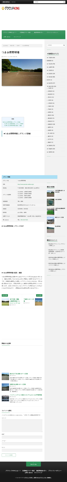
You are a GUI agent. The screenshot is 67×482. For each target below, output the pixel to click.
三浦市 (49, 88)
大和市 (11, 56)
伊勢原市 (50, 91)
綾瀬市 (49, 130)
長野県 (50, 152)
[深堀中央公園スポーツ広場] (5, 387)
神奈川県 (15, 56)
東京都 (50, 77)
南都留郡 (49, 60)
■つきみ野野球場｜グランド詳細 (11, 122)
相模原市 (50, 124)
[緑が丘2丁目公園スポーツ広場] (5, 376)
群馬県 (50, 145)
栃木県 (50, 83)
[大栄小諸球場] (50, 202)
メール (4, 440)
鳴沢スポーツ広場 (59, 217)
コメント (4, 418)
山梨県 (50, 67)
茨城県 (50, 148)
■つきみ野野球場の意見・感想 (13, 125)
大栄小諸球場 (58, 199)
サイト (3, 447)
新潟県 (50, 73)
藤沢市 (49, 136)
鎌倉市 (49, 142)
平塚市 (49, 109)
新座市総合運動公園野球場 (55, 257)
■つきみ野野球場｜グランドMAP (13, 123)
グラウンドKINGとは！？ (9, 32)
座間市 (49, 112)
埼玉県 (50, 64)
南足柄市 (50, 94)
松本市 (48, 80)
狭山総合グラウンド (54, 244)
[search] (64, 2)
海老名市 (50, 121)
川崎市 (49, 106)
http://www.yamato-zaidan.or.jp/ (26, 184)
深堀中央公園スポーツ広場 (18, 384)
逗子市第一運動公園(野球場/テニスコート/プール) (15, 301)
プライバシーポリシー (52, 32)
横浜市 (49, 115)
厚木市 (49, 97)
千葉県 (50, 57)
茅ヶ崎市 (50, 133)
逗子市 (49, 139)
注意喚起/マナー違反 (25, 32)
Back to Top (34, 464)
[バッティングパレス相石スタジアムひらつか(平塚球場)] (5, 397)
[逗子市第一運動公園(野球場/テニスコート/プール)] (5, 302)
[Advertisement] (47, 17)
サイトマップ (17, 36)
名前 (3, 434)
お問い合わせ (6, 36)
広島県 (50, 70)
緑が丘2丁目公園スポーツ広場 (19, 373)
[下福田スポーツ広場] (38, 302)
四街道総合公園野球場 (54, 269)
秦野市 (49, 127)
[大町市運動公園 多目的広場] (50, 193)
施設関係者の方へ (38, 32)
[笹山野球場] (50, 229)
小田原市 (50, 103)
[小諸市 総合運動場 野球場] (50, 211)
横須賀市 (50, 118)
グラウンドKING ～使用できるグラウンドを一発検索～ (38, 477)
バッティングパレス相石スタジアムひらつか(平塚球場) (26, 395)
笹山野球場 (57, 226)
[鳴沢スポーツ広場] (50, 220)
